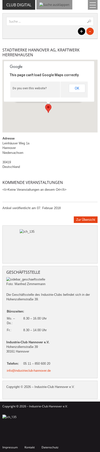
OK (77, 88)
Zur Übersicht (85, 220)
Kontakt (30, 447)
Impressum (10, 447)
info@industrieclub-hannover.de (29, 370)
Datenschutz (50, 447)
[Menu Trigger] (93, 5)
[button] (48, 108)
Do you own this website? (30, 88)
